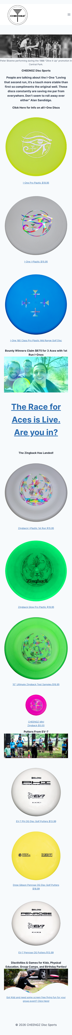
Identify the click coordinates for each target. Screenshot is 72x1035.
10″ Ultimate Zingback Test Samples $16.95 (36, 684)
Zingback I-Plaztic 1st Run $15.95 (36, 528)
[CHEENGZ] (18, 15)
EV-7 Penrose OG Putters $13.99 (36, 952)
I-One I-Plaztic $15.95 (36, 261)
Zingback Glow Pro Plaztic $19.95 (36, 607)
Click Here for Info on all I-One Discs (36, 107)
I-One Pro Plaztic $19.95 (36, 182)
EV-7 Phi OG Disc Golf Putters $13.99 (36, 821)
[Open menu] (69, 14)
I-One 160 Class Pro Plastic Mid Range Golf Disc (36, 340)
